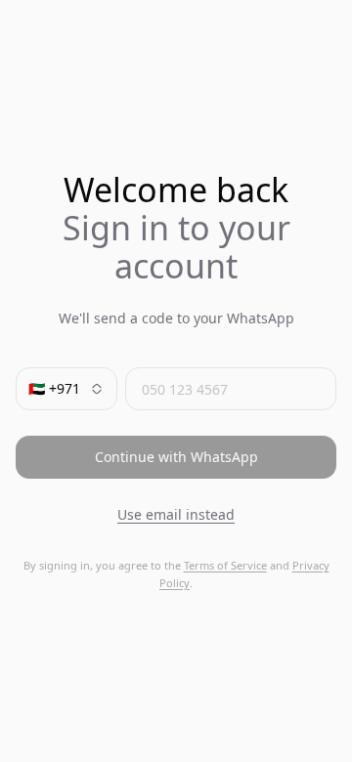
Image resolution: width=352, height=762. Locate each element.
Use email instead (176, 514)
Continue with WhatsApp (176, 456)
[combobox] (66, 388)
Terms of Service (225, 565)
